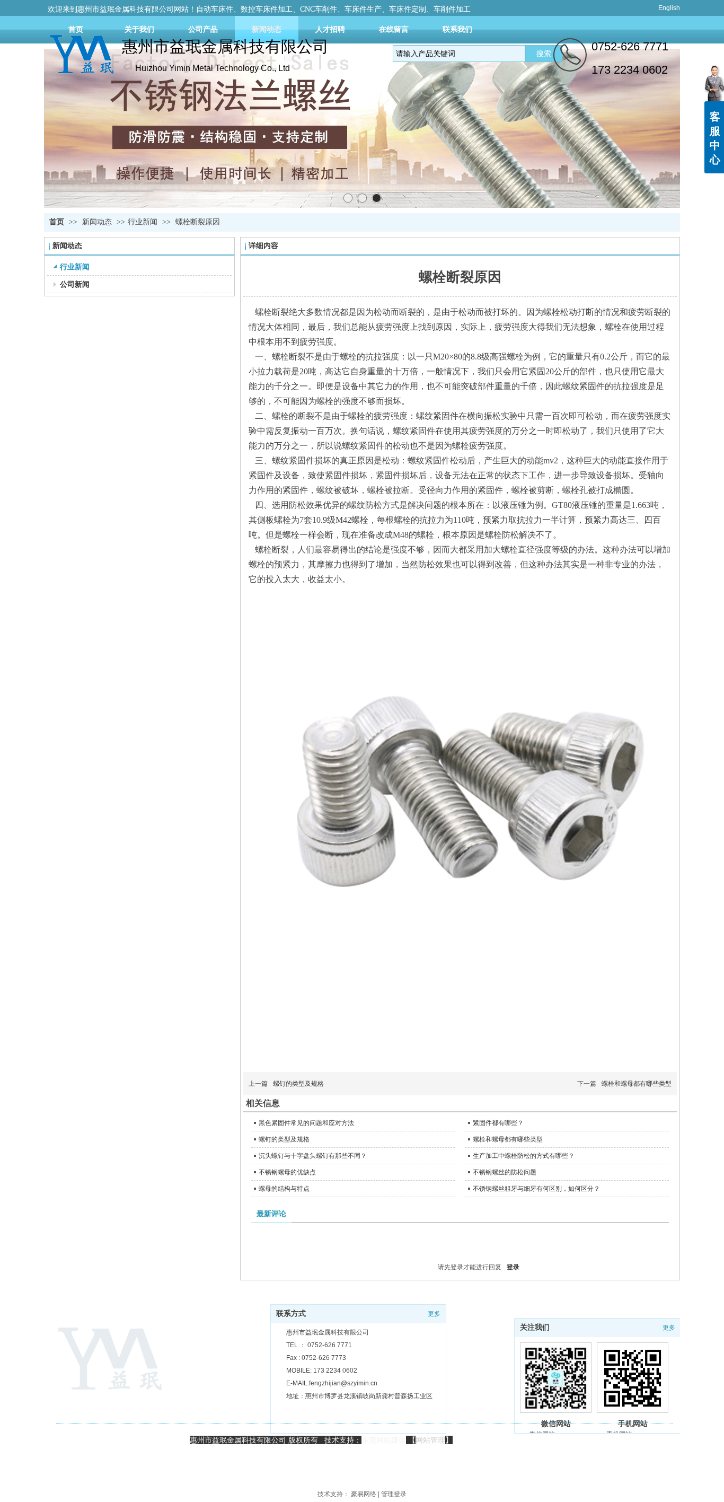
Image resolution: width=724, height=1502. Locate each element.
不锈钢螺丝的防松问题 (504, 1172)
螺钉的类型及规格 (298, 1083)
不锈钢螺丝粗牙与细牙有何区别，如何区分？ (536, 1188)
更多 (669, 1327)
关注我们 (535, 1327)
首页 (56, 222)
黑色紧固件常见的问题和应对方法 (306, 1123)
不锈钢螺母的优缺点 (287, 1172)
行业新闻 (142, 222)
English (669, 8)
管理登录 (394, 1494)
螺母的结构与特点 (284, 1188)
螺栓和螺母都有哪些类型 (637, 1083)
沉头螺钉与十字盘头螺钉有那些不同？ (313, 1156)
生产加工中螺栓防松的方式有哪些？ (524, 1156)
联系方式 (291, 1313)
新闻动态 (98, 222)
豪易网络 (363, 1494)
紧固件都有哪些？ (498, 1123)
